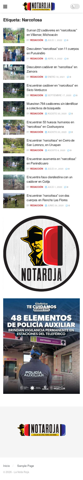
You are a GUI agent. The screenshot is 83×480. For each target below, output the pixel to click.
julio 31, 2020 (55, 168)
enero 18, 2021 (56, 76)
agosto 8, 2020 (56, 150)
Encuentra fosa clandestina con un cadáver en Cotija (49, 179)
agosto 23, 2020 (57, 132)
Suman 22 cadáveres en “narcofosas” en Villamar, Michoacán (52, 32)
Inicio (6, 466)
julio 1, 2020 (54, 186)
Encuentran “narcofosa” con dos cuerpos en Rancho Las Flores (48, 197)
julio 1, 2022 (54, 40)
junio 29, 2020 (55, 205)
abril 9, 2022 (54, 58)
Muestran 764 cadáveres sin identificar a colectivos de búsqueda (52, 105)
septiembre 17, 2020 (59, 95)
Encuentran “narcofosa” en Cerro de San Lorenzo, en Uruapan (50, 142)
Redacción (36, 40)
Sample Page (25, 466)
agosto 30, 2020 (57, 113)
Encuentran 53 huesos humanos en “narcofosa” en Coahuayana (50, 124)
